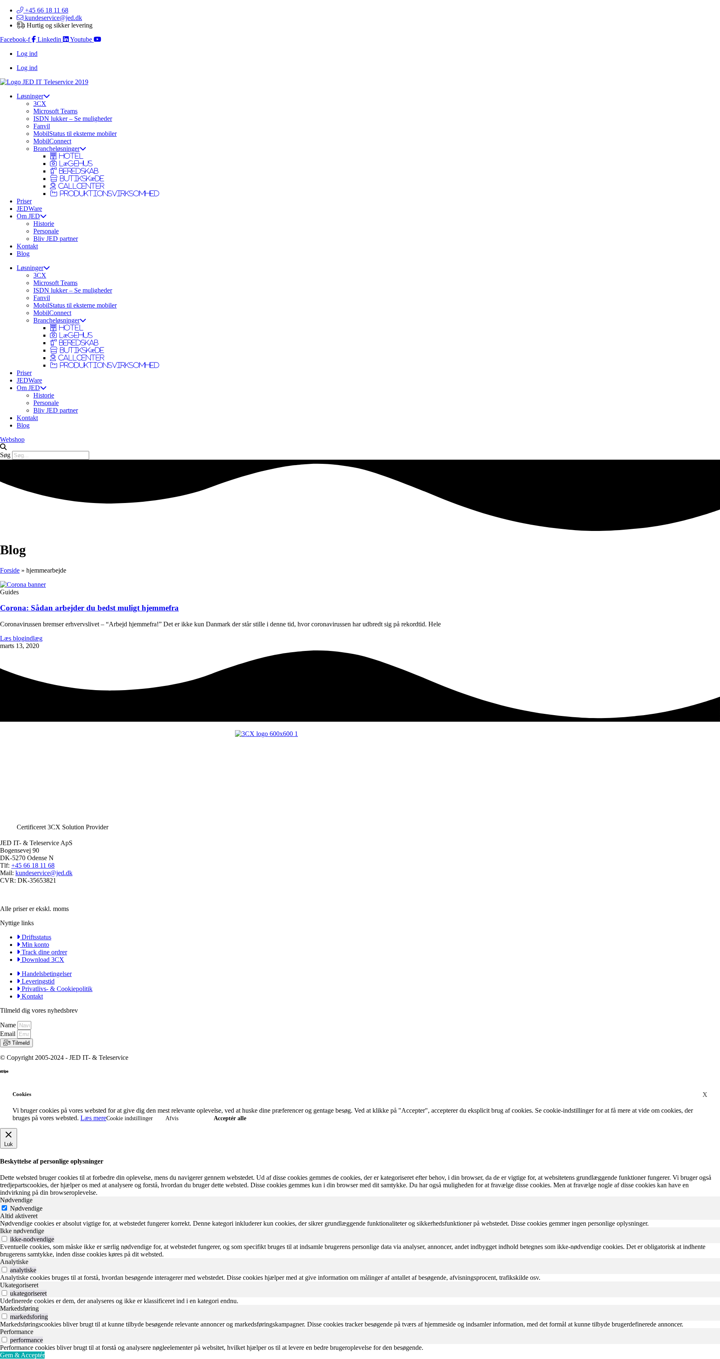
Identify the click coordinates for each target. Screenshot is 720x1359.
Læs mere (93, 1117)
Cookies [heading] (21, 1094)
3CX (39, 103)
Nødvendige (26, 1208)
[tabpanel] (360, 1223)
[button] (360, 447)
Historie (43, 223)
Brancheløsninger (56, 148)
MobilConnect (52, 141)
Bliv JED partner (55, 238)
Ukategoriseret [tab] (19, 1285)
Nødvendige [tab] (16, 1200)
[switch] (4, 1238)
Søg (5, 454)
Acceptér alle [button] (230, 1118)
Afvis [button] (171, 1118)
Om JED (28, 216)
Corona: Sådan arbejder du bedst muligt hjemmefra (89, 607)
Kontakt (27, 246)
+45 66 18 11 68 (33, 865)
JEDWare (29, 208)
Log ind (27, 53)
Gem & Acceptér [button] (22, 1355)
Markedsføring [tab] (19, 1308)
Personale (46, 231)
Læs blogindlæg (21, 638)
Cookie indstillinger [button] (129, 1118)
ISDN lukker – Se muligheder (72, 118)
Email (8, 1033)
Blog (23, 253)
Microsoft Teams (55, 111)
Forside (10, 570)
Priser (24, 201)
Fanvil (41, 126)
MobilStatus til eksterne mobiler (75, 133)
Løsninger (30, 96)
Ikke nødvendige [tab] (22, 1230)
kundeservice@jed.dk (43, 872)
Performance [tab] (16, 1331)
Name (9, 1025)
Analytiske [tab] (14, 1261)
